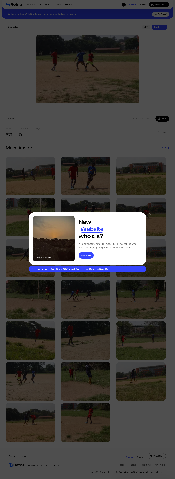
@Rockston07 (47, 257)
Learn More (105, 269)
